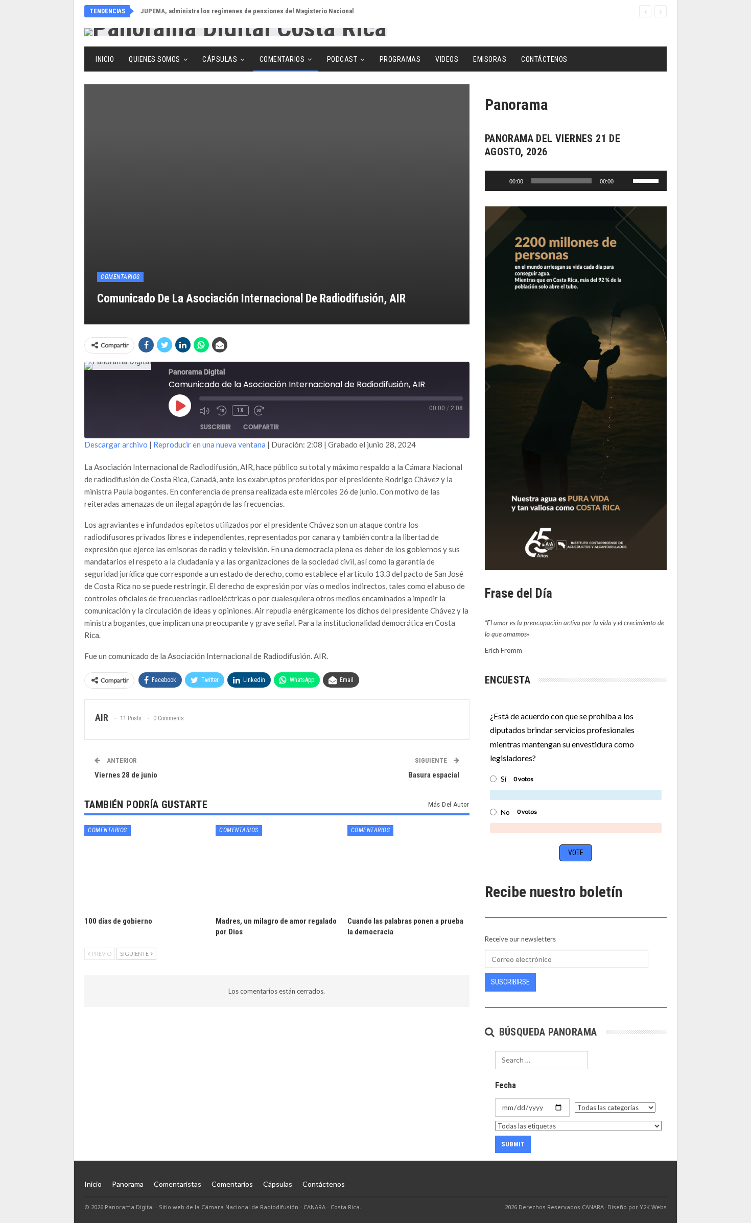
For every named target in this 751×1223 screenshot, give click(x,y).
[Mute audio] (205, 410)
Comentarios (282, 59)
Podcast (342, 59)
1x (240, 410)
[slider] (647, 180)
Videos (446, 59)
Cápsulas (219, 59)
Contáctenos (544, 59)
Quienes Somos (154, 59)
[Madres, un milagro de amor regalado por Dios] (277, 867)
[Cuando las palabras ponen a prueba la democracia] (408, 867)
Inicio (105, 59)
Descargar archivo (116, 444)
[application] (576, 181)
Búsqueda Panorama (546, 1032)
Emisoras (489, 59)
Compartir (261, 426)
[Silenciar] (625, 181)
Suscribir (215, 426)
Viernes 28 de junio (126, 775)
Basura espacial (433, 775)
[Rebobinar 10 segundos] (222, 411)
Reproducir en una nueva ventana (209, 444)
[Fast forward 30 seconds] (260, 411)
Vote (575, 853)
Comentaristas (177, 1184)
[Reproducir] (498, 181)
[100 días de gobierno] (145, 867)
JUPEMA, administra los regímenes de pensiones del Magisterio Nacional (247, 11)
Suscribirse (510, 982)
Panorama (128, 1184)
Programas (400, 59)
